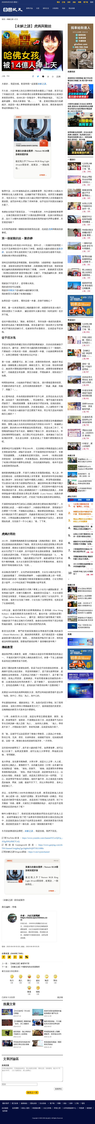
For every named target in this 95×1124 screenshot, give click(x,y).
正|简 (58, 77)
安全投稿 (43, 1103)
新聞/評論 (29, 8)
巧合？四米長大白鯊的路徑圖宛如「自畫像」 (85, 627)
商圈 (79, 2)
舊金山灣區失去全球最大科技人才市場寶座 (87, 179)
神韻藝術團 (36, 1108)
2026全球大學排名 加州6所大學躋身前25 (87, 380)
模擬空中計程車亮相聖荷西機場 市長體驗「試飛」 (87, 219)
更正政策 (15, 1103)
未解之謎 (10, 19)
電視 (58, 2)
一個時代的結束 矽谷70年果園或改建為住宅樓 (87, 246)
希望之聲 (57, 1108)
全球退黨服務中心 (69, 1108)
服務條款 (24, 1103)
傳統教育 (7, 647)
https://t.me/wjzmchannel (39, 852)
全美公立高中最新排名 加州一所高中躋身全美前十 (87, 206)
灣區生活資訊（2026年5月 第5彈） (87, 433)
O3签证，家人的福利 (87, 444)
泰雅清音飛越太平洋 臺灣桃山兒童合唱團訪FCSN (87, 193)
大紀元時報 (47, 1108)
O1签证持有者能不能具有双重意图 (87, 393)
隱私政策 (33, 1103)
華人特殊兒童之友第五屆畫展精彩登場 (87, 272)
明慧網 (81, 1108)
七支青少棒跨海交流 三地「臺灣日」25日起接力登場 (87, 166)
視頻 (63, 8)
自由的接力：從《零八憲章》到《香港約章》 (84, 476)
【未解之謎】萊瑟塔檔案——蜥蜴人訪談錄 (87, 353)
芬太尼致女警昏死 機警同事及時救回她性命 (85, 591)
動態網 (89, 1108)
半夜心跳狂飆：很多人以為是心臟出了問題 (87, 340)
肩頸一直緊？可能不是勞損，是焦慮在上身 (87, 367)
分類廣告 (55, 8)
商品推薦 (72, 8)
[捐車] (80, 316)
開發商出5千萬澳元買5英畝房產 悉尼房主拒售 (85, 620)
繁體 (91, 2)
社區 (37, 8)
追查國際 (15, 1108)
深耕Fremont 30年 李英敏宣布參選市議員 (87, 406)
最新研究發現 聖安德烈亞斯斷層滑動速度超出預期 (87, 286)
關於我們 (5, 1103)
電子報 (85, 2)
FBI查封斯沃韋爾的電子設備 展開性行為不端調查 (87, 233)
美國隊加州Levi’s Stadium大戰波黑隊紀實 (85, 469)
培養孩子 (12, 290)
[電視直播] (80, 697)
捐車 (68, 2)
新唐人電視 (25, 1108)
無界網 (4, 1111)
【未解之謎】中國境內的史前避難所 (25, 967)
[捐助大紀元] (80, 680)
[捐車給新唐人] (80, 68)
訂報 (63, 2)
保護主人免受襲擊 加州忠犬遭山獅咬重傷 (85, 598)
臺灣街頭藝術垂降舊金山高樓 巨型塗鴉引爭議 (87, 259)
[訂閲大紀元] (80, 645)
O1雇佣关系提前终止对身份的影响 (87, 419)
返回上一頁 (32, 1092)
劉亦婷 (28, 238)
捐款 (74, 2)
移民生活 (46, 8)
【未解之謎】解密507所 (19, 963)
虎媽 (50, 229)
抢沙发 (60, 997)
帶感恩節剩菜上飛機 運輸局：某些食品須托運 (52, 1034)
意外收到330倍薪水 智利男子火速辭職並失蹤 (85, 612)
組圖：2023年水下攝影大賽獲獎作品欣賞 (85, 605)
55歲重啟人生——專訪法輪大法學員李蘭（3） (85, 461)
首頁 (3, 19)
